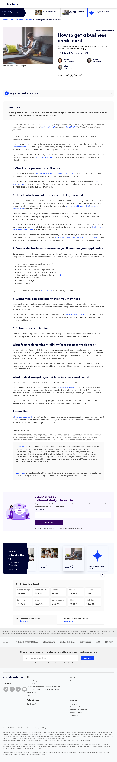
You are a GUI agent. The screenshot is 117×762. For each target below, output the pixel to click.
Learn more (68, 621)
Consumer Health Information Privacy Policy (43, 689)
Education (19, 20)
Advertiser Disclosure (105, 30)
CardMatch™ (71, 127)
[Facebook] (12, 689)
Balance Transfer (41, 590)
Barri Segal (97, 61)
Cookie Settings (32, 684)
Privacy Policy (77, 528)
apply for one (46, 290)
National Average (23, 590)
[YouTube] (24, 689)
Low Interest (21, 600)
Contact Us (74, 715)
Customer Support (77, 704)
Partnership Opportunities (79, 707)
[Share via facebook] (71, 75)
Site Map (30, 695)
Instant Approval (58, 600)
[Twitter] (5, 689)
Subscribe (49, 522)
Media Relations (76, 712)
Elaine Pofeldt (69, 61)
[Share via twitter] (67, 75)
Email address (39, 510)
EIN (59, 275)
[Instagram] (18, 689)
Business (29, 20)
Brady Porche (69, 68)
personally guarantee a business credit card (54, 173)
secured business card (66, 387)
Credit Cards (8, 20)
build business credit (45, 157)
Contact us (24, 621)
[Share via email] (80, 75)
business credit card (23, 147)
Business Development (78, 710)
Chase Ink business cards (75, 314)
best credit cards (48, 127)
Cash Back (90, 600)
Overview (73, 681)
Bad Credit (73, 590)
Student (54, 590)
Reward (37, 600)
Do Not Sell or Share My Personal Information (43, 686)
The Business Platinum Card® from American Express (77, 237)
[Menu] (112, 4)
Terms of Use (31, 692)
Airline (71, 600)
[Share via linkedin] (75, 75)
